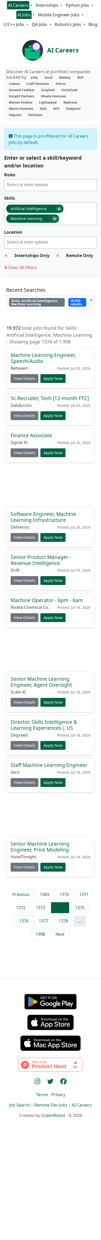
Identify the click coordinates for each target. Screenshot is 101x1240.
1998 (40, 934)
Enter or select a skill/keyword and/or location (43, 161)
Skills (9, 198)
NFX (56, 108)
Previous (21, 894)
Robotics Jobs (68, 24)
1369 (44, 894)
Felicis (61, 84)
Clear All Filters (22, 267)
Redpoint (73, 108)
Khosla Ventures (53, 96)
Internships (47, 5)
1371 (84, 894)
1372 (20, 908)
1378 (63, 921)
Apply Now (53, 378)
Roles (9, 175)
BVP (80, 77)
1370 (64, 894)
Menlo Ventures (21, 108)
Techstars (35, 115)
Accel (49, 77)
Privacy (58, 1094)
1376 (23, 921)
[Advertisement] (50, 487)
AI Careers (18, 5)
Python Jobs (77, 5)
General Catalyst (21, 90)
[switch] (8, 255)
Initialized (69, 90)
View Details (24, 378)
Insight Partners (21, 96)
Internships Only (32, 255)
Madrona (70, 102)
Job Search (19, 1105)
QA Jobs (39, 24)
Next (59, 934)
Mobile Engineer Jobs (59, 15)
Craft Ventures (37, 84)
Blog (93, 24)
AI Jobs (24, 15)
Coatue (14, 84)
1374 (60, 908)
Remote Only (79, 255)
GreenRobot (53, 1115)
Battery (65, 77)
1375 (79, 908)
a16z (34, 77)
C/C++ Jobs (14, 24)
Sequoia (15, 115)
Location (13, 232)
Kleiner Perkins (20, 102)
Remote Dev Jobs (50, 1105)
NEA (43, 108)
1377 (43, 921)
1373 (40, 908)
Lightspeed (48, 102)
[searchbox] (52, 186)
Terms (42, 1094)
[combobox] (50, 185)
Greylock (48, 90)
